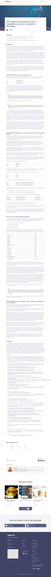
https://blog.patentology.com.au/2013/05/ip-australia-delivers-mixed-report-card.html (21, 370)
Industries (21, 1)
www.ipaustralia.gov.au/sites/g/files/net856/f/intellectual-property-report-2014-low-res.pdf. (22, 367)
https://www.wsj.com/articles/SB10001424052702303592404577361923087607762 (22, 411)
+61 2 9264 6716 (42, 1)
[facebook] (44, 460)
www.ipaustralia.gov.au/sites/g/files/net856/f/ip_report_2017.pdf (17, 385)
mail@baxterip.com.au (11, 547)
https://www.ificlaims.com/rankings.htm (37, 403)
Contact (34, 1)
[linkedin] (42, 460)
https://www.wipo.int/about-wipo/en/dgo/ (29, 357)
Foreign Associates (29, 1)
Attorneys (14, 1)
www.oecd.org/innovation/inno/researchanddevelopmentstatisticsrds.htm (19, 392)
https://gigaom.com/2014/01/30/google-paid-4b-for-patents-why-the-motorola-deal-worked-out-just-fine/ (24, 421)
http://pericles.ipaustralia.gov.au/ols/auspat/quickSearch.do (23, 435)
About (25, 1)
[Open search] (45, 1)
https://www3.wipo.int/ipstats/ (12, 382)
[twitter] (40, 460)
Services (18, 1)
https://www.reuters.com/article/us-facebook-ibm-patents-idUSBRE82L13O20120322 (20, 408)
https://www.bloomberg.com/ (40, 394)
